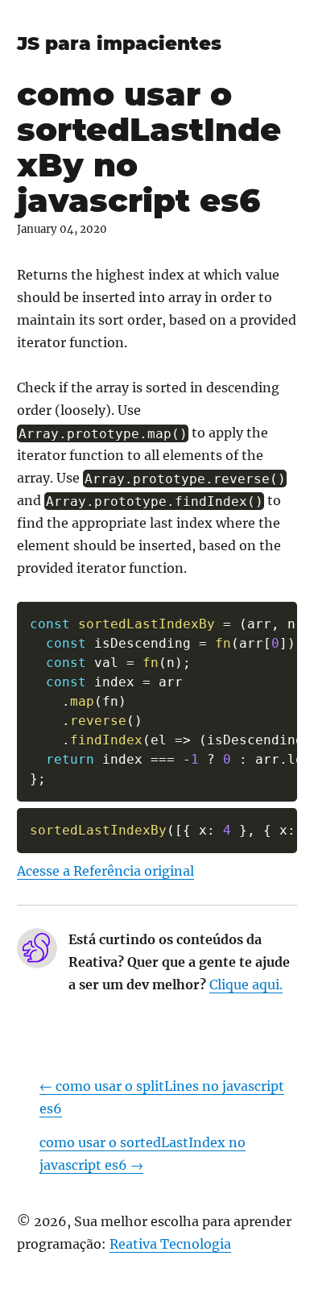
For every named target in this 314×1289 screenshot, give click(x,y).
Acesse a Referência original (105, 871)
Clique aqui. (246, 984)
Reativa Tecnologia (170, 1244)
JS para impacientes (119, 43)
